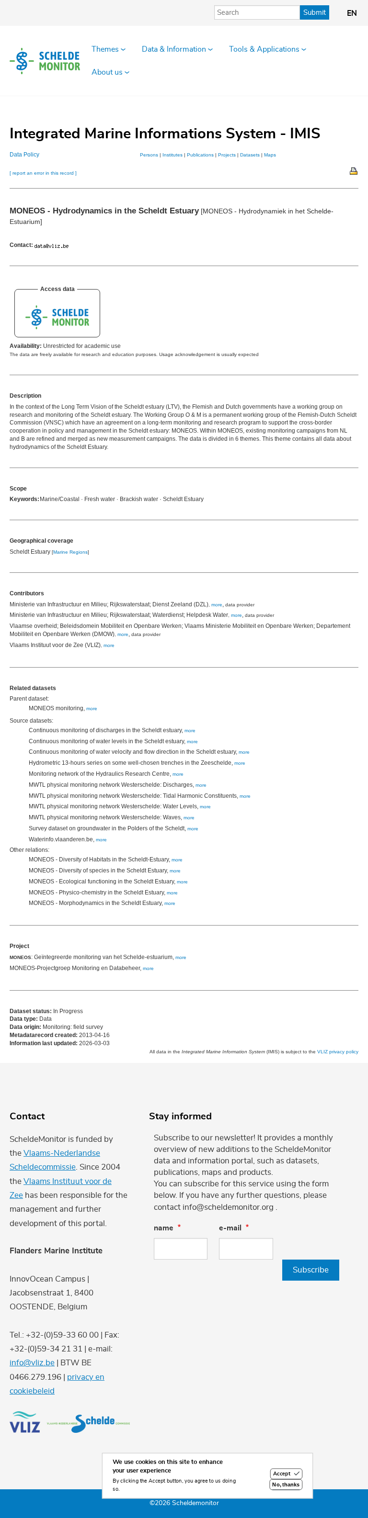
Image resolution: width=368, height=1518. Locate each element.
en (352, 13)
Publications (200, 154)
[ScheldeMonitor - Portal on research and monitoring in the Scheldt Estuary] (57, 327)
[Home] (45, 61)
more (216, 604)
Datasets (250, 154)
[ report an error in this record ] (43, 173)
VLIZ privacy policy (337, 1051)
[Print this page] (354, 170)
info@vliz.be (32, 1363)
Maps (270, 154)
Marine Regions (70, 552)
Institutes (172, 154)
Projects (227, 154)
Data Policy (24, 154)
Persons (149, 154)
